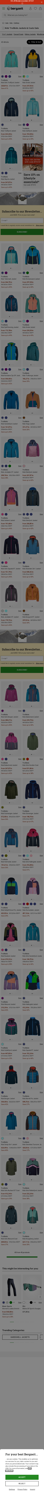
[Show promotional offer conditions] (22, 3)
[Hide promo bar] (41, 2)
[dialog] (22, 1471)
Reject (22, 1484)
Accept (22, 1477)
